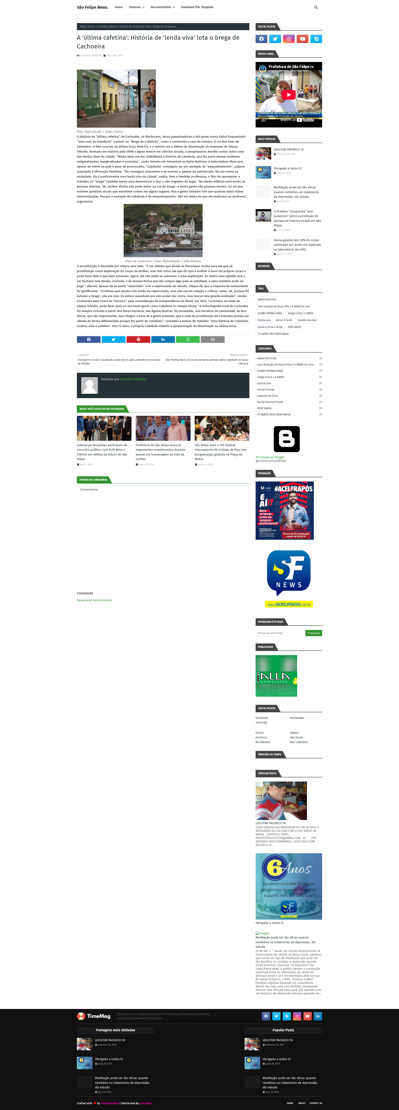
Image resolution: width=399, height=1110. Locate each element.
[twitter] (275, 39)
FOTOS (260, 733)
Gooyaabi (145, 1103)
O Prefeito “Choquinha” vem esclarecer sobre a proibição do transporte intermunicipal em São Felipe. (297, 218)
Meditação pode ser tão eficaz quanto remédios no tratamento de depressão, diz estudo (296, 192)
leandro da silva (307, 320)
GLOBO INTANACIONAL (270, 313)
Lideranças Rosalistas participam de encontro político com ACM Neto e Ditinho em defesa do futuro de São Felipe (102, 452)
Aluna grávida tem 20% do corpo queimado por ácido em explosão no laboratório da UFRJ (297, 244)
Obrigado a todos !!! (288, 168)
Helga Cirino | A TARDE (300, 313)
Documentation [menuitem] (161, 7)
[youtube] (302, 39)
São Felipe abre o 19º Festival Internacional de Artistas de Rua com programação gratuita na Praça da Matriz (221, 452)
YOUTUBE (261, 722)
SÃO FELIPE (296, 737)
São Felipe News (92, 7)
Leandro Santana (90, 55)
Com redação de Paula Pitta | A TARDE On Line (284, 306)
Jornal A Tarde (284, 320)
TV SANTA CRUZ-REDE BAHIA (273, 333)
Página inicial (87, 26)
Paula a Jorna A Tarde (270, 327)
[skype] (316, 39)
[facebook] (261, 39)
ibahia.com (264, 320)
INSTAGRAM (297, 718)
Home (290, 1103)
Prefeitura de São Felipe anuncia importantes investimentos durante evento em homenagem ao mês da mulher (160, 452)
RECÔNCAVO (263, 742)
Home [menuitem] (119, 7)
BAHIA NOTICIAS (267, 299)
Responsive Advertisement (94, 600)
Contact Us (316, 1103)
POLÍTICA (261, 737)
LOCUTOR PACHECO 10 (289, 149)
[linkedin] (318, 1016)
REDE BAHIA (294, 327)
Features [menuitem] (135, 7)
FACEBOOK (262, 718)
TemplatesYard (110, 1103)
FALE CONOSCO (299, 742)
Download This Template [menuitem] (197, 7)
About (301, 1103)
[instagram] (289, 39)
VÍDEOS (294, 733)
